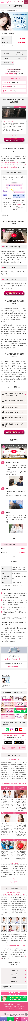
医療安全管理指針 (8, 1006)
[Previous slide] (3, 682)
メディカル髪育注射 (8, 121)
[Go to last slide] (1, 121)
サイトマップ (8, 1008)
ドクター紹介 (13, 1004)
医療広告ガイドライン (18, 1006)
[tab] (12, 135)
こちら (22, 940)
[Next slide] (27, 121)
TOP (3, 1004)
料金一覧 (7, 1004)
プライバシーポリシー (21, 1004)
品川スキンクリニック (17, 1008)
